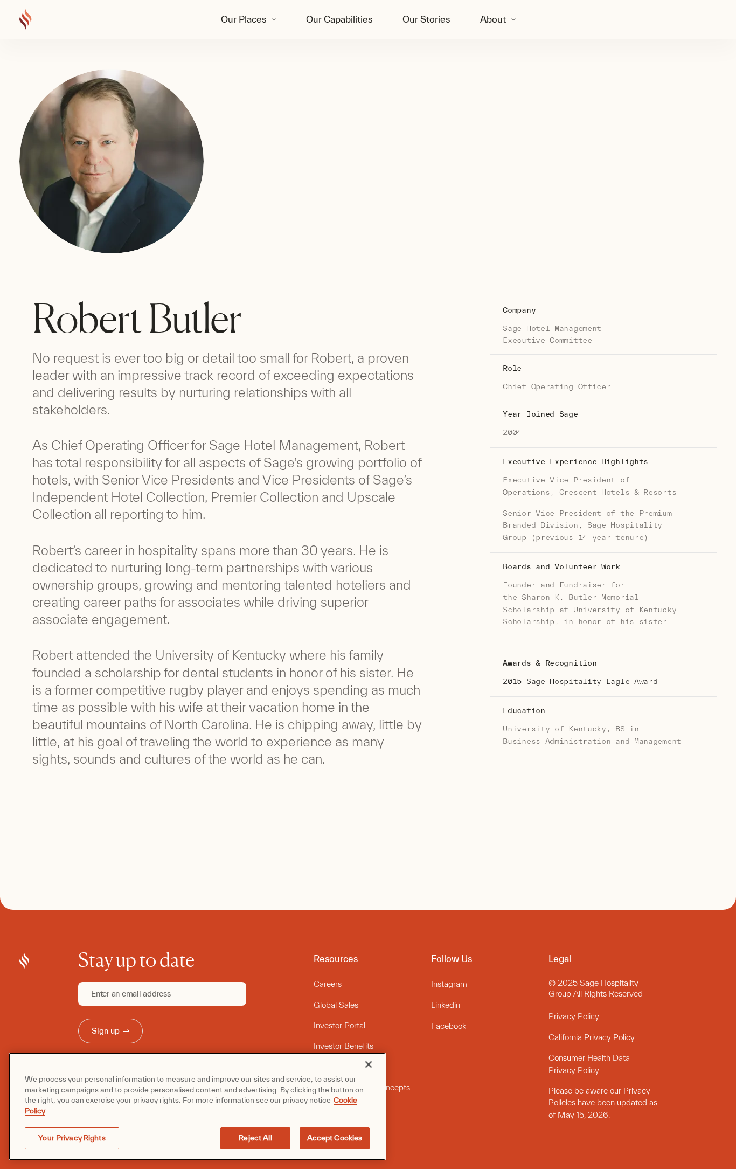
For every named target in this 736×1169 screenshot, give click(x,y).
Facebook (448, 1025)
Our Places (243, 19)
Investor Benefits (343, 1045)
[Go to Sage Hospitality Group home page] (25, 20)
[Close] (368, 1064)
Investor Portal (339, 1025)
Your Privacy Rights (71, 1137)
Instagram (449, 983)
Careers (328, 983)
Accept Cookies (335, 1137)
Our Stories (426, 19)
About (493, 19)
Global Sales (336, 1004)
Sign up (106, 1030)
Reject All (255, 1137)
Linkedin (445, 1004)
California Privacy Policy (591, 1037)
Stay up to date (136, 960)
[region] (197, 1106)
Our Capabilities (339, 19)
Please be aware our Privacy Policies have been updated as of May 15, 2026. (602, 1102)
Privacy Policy (573, 1016)
